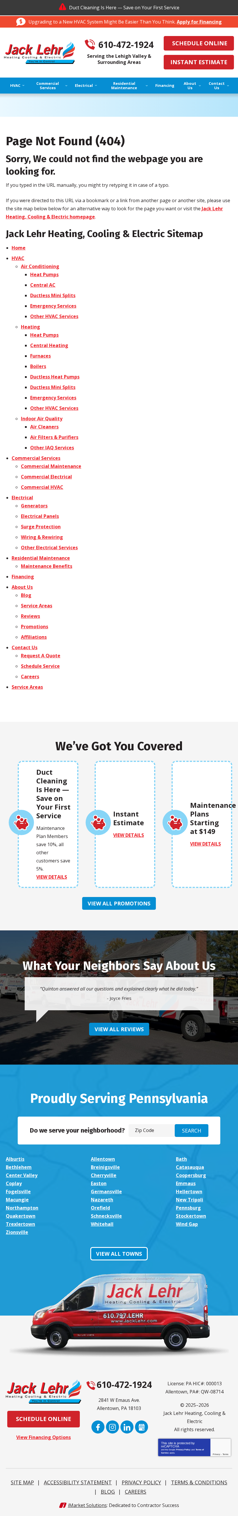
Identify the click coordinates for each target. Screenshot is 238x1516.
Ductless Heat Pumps (55, 377)
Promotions (34, 626)
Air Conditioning (40, 266)
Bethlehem (19, 1167)
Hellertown (189, 1191)
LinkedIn (127, 1427)
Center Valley (21, 1175)
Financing (23, 576)
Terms (225, 1454)
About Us (22, 587)
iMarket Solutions (87, 1505)
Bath (181, 1159)
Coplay (14, 1183)
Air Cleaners (44, 427)
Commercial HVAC (42, 487)
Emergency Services (53, 306)
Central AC (42, 285)
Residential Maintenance (41, 558)
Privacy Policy (183, 1450)
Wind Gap (187, 1224)
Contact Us (24, 647)
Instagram (112, 1427)
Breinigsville (105, 1167)
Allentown (103, 1159)
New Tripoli (189, 1199)
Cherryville (103, 1175)
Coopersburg (191, 1175)
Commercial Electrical (46, 476)
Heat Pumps (44, 274)
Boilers (38, 366)
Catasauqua (190, 1167)
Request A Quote (40, 655)
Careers (30, 676)
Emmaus (186, 1183)
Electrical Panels (40, 516)
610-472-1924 (126, 45)
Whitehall (102, 1224)
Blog (26, 595)
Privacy (216, 1454)
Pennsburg (188, 1208)
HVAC (18, 258)
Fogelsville (18, 1191)
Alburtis (15, 1159)
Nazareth (102, 1199)
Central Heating (49, 345)
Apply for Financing (199, 22)
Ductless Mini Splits (52, 295)
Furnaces (40, 356)
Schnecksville (106, 1216)
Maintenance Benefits (46, 566)
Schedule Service (40, 666)
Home (19, 248)
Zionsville (17, 1232)
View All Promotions (119, 903)
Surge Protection (41, 526)
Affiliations (34, 637)
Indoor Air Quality (41, 418)
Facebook (97, 1427)
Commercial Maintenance (51, 466)
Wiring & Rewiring (42, 537)
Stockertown (191, 1216)
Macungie (17, 1199)
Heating (30, 327)
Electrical (22, 497)
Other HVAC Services (54, 316)
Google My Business (141, 1427)
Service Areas (36, 605)
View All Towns (119, 1253)
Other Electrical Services (49, 547)
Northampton (22, 1208)
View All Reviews (119, 1029)
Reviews (30, 616)
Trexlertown (20, 1224)
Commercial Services (36, 458)
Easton (99, 1183)
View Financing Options (43, 1437)
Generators (34, 506)
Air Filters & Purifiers (54, 437)
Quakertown (20, 1216)
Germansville (106, 1191)
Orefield (100, 1208)
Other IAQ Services (52, 447)
